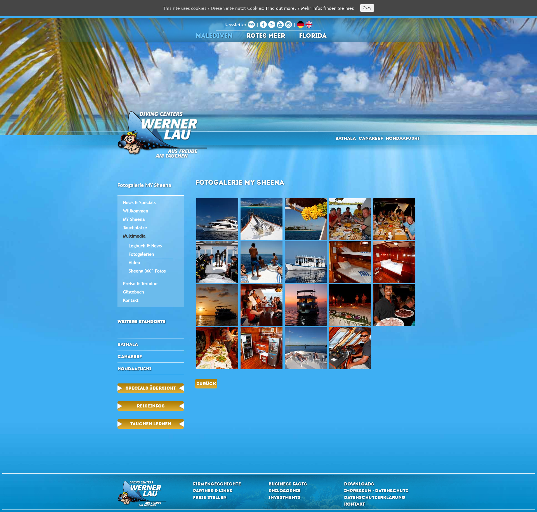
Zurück (206, 383)
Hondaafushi (403, 138)
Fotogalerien (141, 254)
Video (134, 262)
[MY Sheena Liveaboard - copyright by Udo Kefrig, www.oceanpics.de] (217, 219)
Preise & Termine (140, 283)
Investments (284, 497)
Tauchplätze (135, 227)
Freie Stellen (210, 497)
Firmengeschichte (217, 484)
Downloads (359, 484)
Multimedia (134, 236)
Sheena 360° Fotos (147, 271)
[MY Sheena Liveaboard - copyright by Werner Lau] (306, 348)
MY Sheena (134, 219)
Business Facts (287, 484)
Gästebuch (133, 292)
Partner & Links (212, 490)
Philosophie (284, 490)
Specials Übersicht (151, 388)
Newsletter (236, 25)
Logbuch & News (145, 246)
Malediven (214, 35)
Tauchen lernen (150, 423)
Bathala (345, 138)
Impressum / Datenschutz (376, 490)
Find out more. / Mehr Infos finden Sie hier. (310, 8)
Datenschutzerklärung (374, 497)
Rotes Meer (265, 35)
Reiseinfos (150, 406)
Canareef (371, 138)
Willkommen (135, 211)
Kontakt (130, 300)
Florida (313, 35)
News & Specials (139, 202)
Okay (367, 8)
